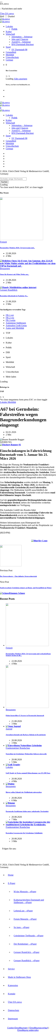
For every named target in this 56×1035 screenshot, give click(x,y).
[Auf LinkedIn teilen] (28, 541)
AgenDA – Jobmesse (21, 42)
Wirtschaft (10, 34)
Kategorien (13, 985)
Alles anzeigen (20, 79)
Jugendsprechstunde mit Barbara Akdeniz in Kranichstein (26, 735)
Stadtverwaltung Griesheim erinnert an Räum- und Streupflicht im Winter (26, 588)
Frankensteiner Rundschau (18, 748)
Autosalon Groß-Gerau (16, 325)
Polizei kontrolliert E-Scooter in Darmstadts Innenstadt (25, 715)
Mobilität (10, 55)
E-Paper (11, 883)
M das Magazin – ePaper (25, 891)
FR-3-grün (10, 320)
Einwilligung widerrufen (28, 1030)
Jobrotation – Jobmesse (21, 36)
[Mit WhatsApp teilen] (54, 541)
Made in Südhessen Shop (19, 977)
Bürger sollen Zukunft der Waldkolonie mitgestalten (24, 792)
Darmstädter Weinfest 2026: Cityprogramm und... (17, 248)
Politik (14, 29)
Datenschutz (13, 1010)
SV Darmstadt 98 (19, 49)
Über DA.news (7, 13)
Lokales (9, 26)
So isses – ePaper (21, 927)
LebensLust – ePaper (23, 911)
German (9, 60)
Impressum (13, 1018)
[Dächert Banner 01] (10, 444)
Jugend (9, 729)
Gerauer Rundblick (8, 290)
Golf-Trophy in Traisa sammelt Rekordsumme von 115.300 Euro (28, 773)
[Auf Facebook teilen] (24, 541)
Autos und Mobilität (15, 328)
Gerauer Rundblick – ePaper (26, 960)
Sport (8, 47)
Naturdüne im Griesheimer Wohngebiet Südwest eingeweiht (26, 754)
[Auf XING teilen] (51, 541)
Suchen (4, 182)
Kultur (9, 31)
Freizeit (3, 242)
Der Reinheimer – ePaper (25, 944)
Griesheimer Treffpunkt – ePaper (28, 935)
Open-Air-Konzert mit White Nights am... (14, 274)
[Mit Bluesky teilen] (39, 541)
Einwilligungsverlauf (38, 1028)
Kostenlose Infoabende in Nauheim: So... (14, 296)
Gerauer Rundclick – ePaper (26, 952)
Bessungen (5, 268)
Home (10, 875)
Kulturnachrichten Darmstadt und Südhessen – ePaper (29, 901)
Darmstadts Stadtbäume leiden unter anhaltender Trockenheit (27, 811)
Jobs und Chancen (19, 39)
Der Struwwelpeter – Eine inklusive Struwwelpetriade (18, 576)
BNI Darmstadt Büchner (22, 44)
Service (11, 969)
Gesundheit (11, 52)
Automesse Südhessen (16, 323)
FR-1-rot (10, 315)
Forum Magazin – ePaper (25, 919)
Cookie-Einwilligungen (17, 1028)
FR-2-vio (10, 318)
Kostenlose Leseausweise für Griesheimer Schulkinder (24, 833)
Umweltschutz (12, 57)
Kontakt (11, 994)
